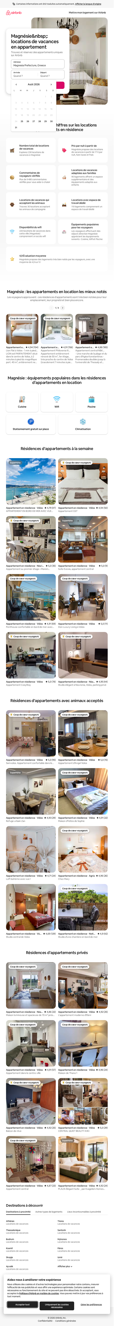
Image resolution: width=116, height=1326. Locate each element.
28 (39, 121)
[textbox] (24, 76)
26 (28, 121)
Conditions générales (65, 1321)
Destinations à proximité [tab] (18, 1211)
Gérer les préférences (91, 1304)
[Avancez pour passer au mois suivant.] (51, 84)
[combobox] (37, 65)
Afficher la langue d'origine (88, 4)
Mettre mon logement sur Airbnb (87, 12)
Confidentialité (45, 1321)
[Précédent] (51, 307)
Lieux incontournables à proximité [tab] (84, 1211)
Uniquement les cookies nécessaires (57, 1306)
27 (33, 121)
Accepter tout (22, 1304)
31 (16, 127)
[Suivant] (62, 307)
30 (51, 121)
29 (45, 121)
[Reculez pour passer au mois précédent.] (16, 84)
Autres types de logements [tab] (48, 1211)
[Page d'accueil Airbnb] (13, 12)
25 (22, 121)
